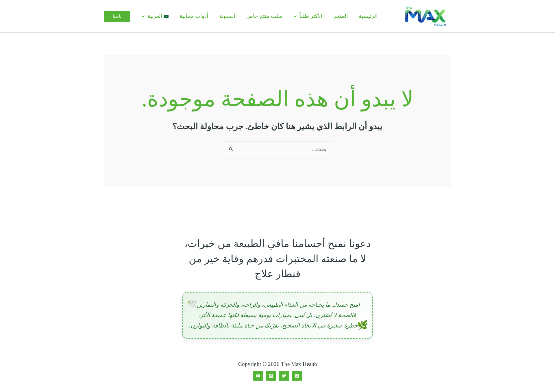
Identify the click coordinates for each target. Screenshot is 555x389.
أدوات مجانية (194, 16)
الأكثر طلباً (310, 16)
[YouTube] (258, 376)
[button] (296, 16)
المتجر (340, 16)
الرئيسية (368, 16)
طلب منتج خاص (264, 16)
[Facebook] (297, 376)
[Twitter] (284, 376)
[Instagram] (271, 376)
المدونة (227, 16)
